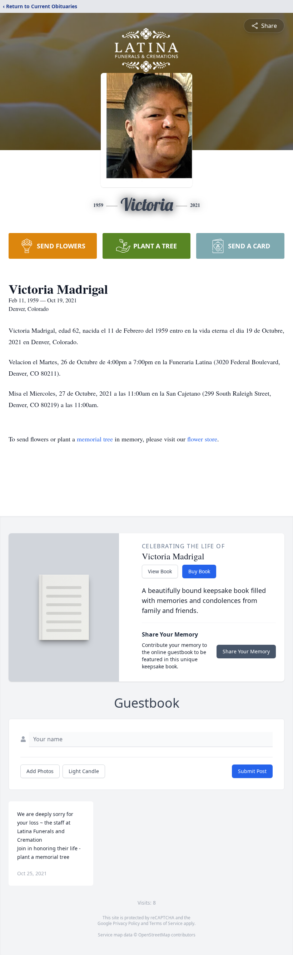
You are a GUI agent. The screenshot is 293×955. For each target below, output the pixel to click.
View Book (160, 571)
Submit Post (252, 771)
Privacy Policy (126, 923)
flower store (202, 439)
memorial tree (95, 439)
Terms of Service (166, 923)
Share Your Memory (246, 651)
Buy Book (199, 571)
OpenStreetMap (154, 935)
